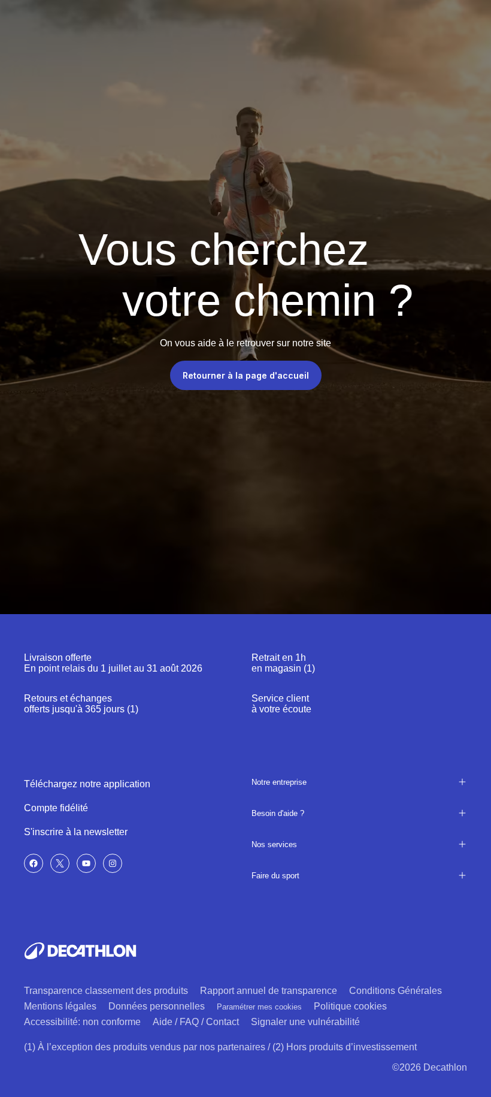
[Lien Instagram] (112, 863)
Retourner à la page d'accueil (246, 375)
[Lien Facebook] (33, 863)
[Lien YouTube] (86, 863)
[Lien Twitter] (59, 863)
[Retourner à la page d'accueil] (80, 950)
